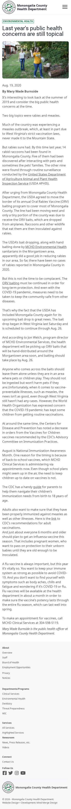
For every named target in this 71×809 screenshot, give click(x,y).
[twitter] (10, 773)
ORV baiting (10, 283)
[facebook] (5, 773)
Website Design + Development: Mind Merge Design (29, 802)
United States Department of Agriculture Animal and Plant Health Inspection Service (34, 179)
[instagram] (17, 773)
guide (37, 487)
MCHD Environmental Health (46, 247)
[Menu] (65, 7)
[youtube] (23, 773)
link (53, 518)
